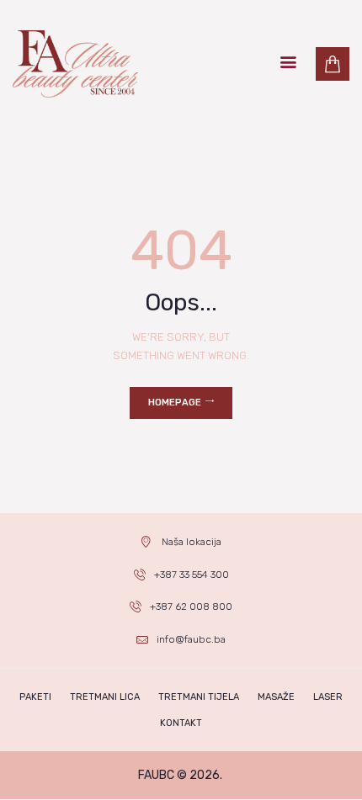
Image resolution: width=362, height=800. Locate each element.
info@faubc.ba (191, 639)
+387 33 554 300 (191, 574)
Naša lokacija (191, 542)
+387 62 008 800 (191, 606)
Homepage (174, 402)
